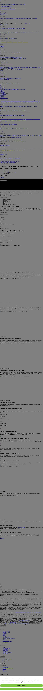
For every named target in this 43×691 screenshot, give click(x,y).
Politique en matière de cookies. (32, 682)
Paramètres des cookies (21, 685)
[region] (21, 683)
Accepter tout (21, 688)
